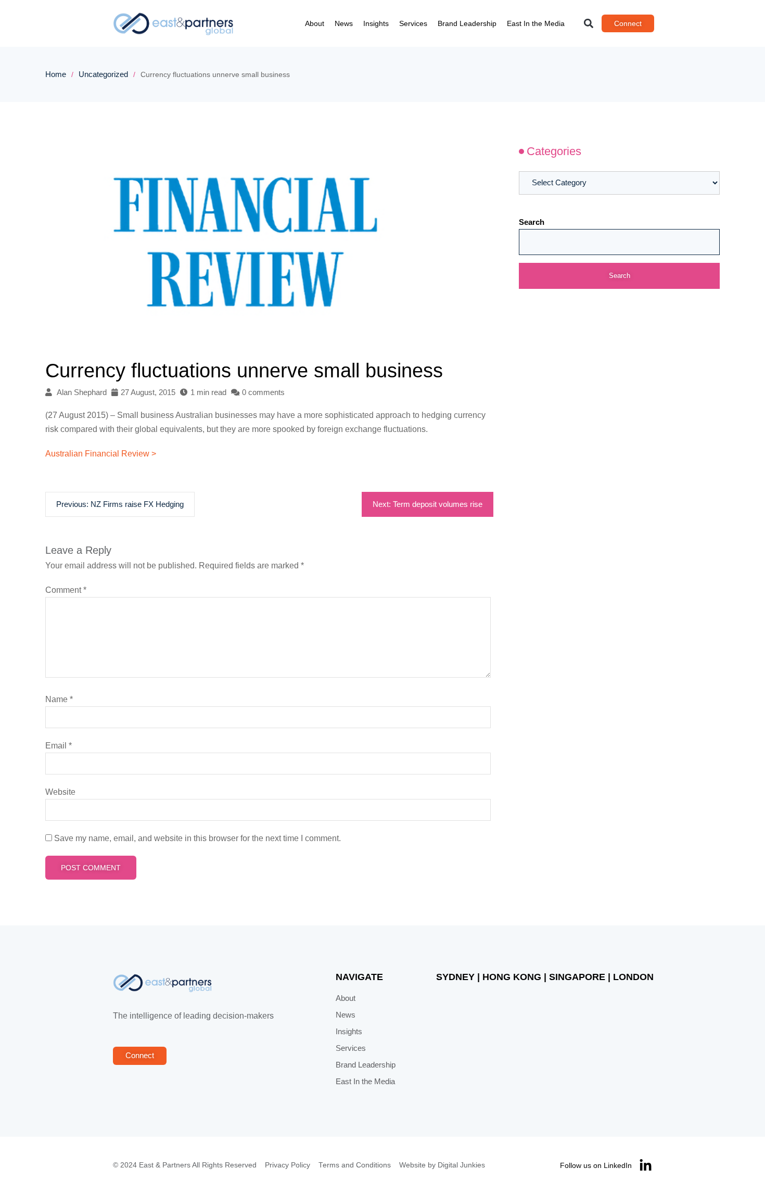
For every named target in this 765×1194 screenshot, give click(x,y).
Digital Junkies (461, 1165)
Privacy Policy (287, 1165)
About (314, 23)
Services (413, 23)
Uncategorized (103, 74)
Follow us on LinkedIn (596, 1165)
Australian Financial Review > (100, 453)
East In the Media (536, 23)
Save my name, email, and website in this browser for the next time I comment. (197, 838)
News (344, 23)
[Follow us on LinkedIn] (645, 1165)
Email (58, 745)
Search (531, 222)
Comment (65, 590)
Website (60, 791)
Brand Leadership (467, 23)
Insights (376, 23)
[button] (588, 23)
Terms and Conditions (354, 1165)
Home (55, 74)
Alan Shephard (82, 392)
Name (59, 699)
